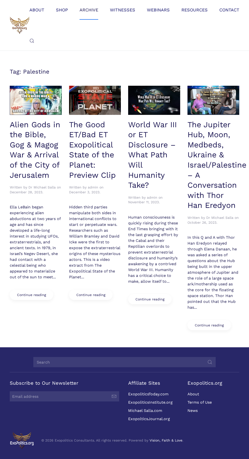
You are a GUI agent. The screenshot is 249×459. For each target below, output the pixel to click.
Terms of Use (199, 402)
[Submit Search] (210, 362)
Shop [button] (62, 9)
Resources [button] (194, 9)
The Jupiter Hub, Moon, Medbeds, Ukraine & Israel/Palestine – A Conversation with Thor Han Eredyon (216, 165)
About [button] (36, 9)
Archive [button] (89, 9)
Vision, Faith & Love (166, 440)
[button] (31, 41)
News (192, 410)
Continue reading (31, 295)
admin (93, 187)
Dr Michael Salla (42, 187)
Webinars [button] (158, 9)
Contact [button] (229, 9)
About (193, 394)
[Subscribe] (114, 396)
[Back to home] (19, 25)
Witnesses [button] (122, 9)
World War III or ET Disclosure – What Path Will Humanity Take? (152, 155)
